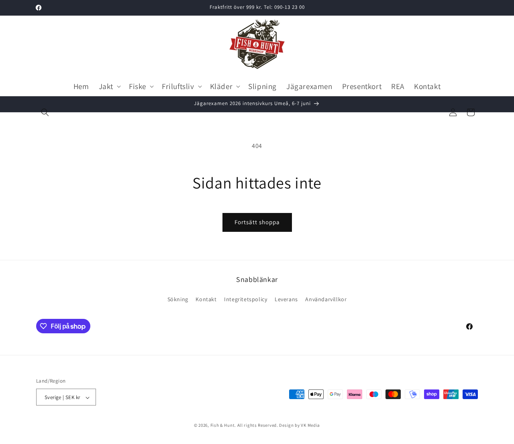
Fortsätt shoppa (257, 222)
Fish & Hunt (222, 425)
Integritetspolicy (245, 298)
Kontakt (206, 298)
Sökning (177, 298)
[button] (45, 112)
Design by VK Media (299, 425)
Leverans (286, 298)
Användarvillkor (326, 298)
